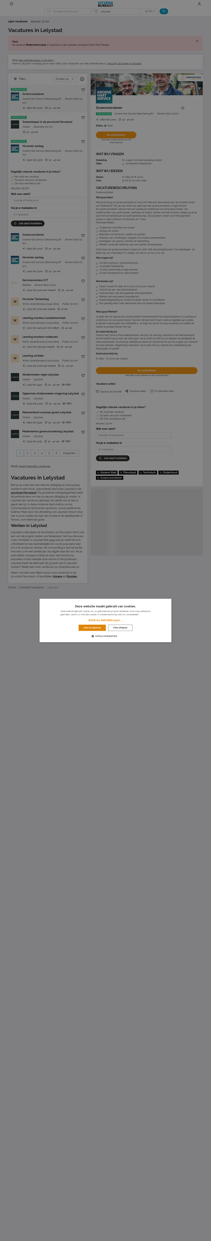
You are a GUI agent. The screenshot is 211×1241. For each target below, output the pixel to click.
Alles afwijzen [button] (120, 628)
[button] (105, 620)
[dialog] (105, 620)
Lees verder (145, 615)
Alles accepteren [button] (92, 628)
